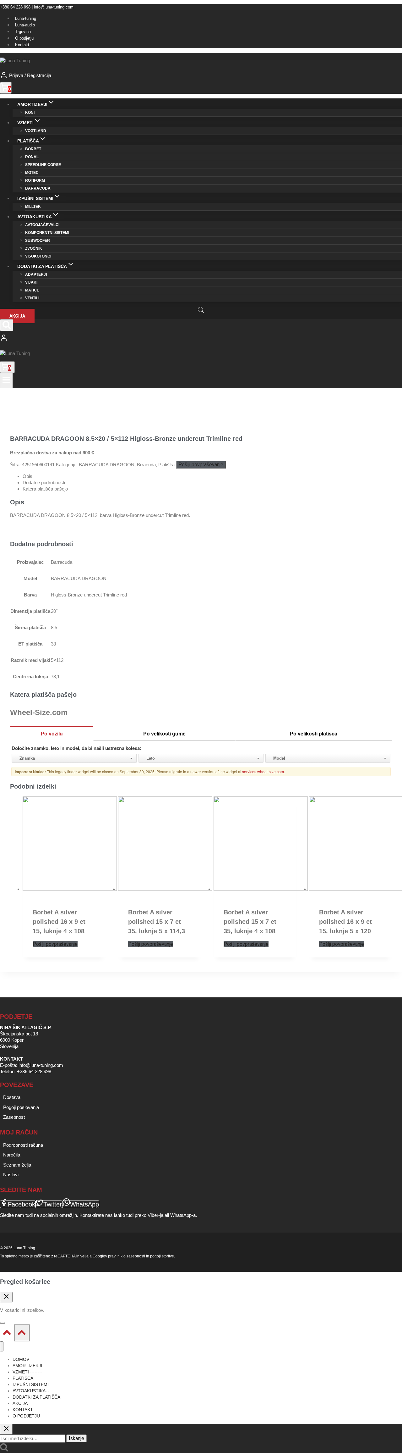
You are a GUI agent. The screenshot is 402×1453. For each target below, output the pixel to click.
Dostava (11, 1097)
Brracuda (146, 464)
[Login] (201, 338)
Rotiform (35, 180)
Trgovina (23, 31)
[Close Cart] (6, 1297)
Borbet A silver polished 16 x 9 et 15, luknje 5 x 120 (345, 921)
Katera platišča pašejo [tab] (45, 488)
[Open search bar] (201, 310)
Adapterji (36, 274)
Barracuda (38, 188)
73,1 (55, 676)
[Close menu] (1, 1346)
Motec (32, 172)
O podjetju (24, 38)
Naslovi (11, 1174)
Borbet (33, 149)
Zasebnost (14, 1117)
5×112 (57, 660)
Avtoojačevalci (42, 225)
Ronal (32, 157)
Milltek (33, 206)
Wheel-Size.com (39, 712)
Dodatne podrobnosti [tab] (44, 482)
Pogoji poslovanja (21, 1107)
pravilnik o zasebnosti (126, 1256)
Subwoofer (37, 240)
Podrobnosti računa (23, 1145)
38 (53, 643)
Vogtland (35, 131)
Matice (32, 290)
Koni (30, 112)
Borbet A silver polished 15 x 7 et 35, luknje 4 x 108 (250, 921)
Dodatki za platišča (36, 1397)
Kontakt (22, 44)
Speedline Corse (43, 165)
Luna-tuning (25, 18)
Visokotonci (38, 256)
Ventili (32, 298)
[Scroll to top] (7, 1334)
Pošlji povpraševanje (200, 465)
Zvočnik (33, 248)
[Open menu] (6, 380)
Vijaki (31, 282)
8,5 (54, 627)
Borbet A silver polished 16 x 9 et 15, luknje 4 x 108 (59, 921)
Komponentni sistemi (47, 232)
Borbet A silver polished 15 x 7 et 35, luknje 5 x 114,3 (156, 921)
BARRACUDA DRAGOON (106, 464)
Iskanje (76, 1438)
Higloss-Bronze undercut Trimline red (89, 594)
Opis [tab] (27, 476)
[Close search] (6, 1429)
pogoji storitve (162, 1256)
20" (54, 611)
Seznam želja (17, 1164)
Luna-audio (25, 25)
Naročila (11, 1154)
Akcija (17, 316)
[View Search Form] (6, 325)
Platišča (166, 464)
